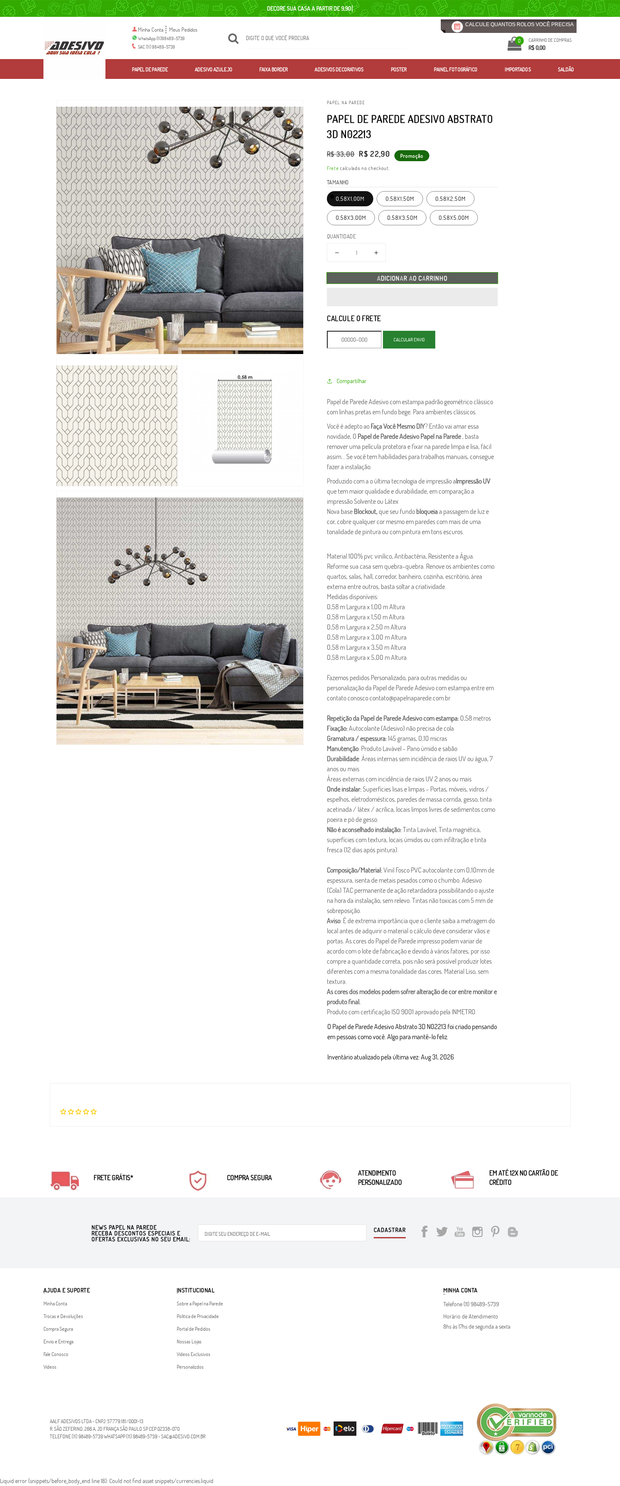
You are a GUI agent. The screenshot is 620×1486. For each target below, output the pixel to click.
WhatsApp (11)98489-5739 (161, 38)
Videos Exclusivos (193, 1354)
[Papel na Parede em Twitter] (442, 1233)
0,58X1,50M (399, 199)
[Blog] (513, 1233)
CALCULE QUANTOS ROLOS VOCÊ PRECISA (519, 24)
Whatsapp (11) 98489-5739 (130, 1436)
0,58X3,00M (351, 217)
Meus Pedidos (183, 29)
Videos (50, 1366)
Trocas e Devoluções (63, 1316)
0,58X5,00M (454, 217)
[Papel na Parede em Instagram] (477, 1233)
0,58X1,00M (350, 199)
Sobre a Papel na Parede (200, 1303)
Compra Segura (58, 1328)
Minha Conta (151, 29)
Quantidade (341, 236)
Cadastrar (390, 1230)
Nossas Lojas (189, 1341)
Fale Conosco (55, 1354)
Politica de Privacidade (198, 1316)
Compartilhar (352, 381)
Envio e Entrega (58, 1341)
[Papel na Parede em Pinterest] (495, 1233)
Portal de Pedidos (193, 1328)
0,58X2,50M (450, 199)
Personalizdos (190, 1366)
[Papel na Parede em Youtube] (459, 1233)
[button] (412, 297)
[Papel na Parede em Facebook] (424, 1233)
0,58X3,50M (402, 217)
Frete (333, 168)
